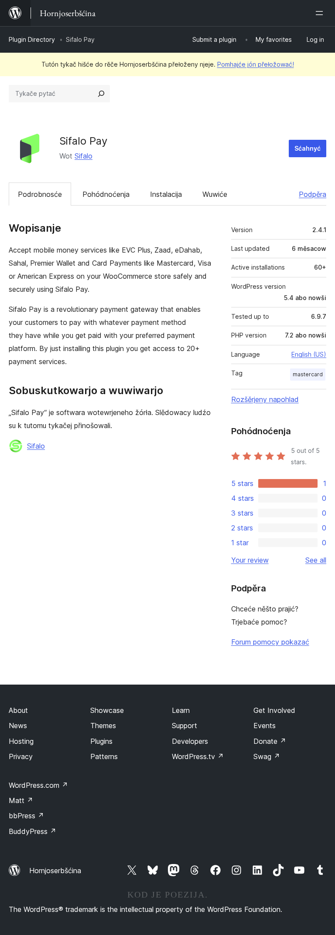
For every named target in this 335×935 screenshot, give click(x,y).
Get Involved (274, 710)
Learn (181, 710)
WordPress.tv (198, 756)
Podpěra (312, 194)
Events (264, 725)
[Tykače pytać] (101, 93)
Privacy (21, 756)
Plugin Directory (32, 39)
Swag (266, 756)
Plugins (101, 741)
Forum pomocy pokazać (270, 642)
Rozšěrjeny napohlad (265, 399)
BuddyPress (32, 831)
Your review (250, 560)
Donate (269, 741)
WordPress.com (38, 785)
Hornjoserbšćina (55, 870)
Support (184, 725)
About (18, 710)
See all (315, 560)
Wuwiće (214, 194)
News (18, 725)
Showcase (107, 710)
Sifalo (83, 156)
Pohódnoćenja (106, 194)
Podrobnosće (40, 194)
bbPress (26, 815)
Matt (21, 800)
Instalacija (166, 194)
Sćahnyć (307, 148)
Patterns (104, 756)
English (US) (308, 354)
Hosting (21, 741)
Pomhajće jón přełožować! (255, 64)
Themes (103, 725)
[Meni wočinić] (321, 13)
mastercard (308, 374)
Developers (190, 741)
